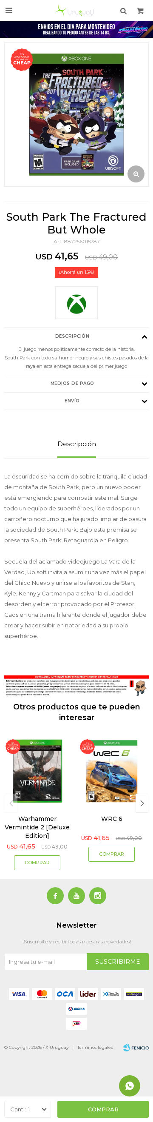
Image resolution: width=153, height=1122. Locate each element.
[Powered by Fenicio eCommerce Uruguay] (136, 1047)
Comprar (103, 1109)
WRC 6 (111, 819)
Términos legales (95, 1047)
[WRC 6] (111, 771)
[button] (142, 803)
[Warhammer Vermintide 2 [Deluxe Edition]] (37, 771)
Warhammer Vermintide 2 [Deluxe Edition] (37, 827)
